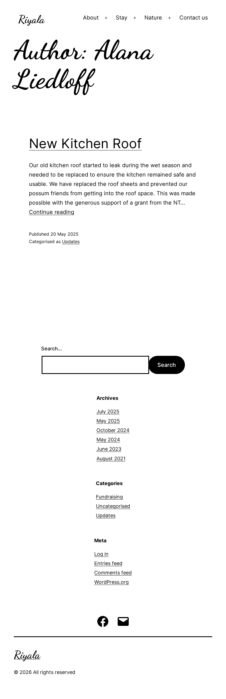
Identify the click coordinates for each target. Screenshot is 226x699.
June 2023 (108, 449)
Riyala (31, 19)
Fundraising (109, 497)
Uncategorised (113, 506)
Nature (153, 17)
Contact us (193, 17)
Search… (51, 348)
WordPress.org (111, 582)
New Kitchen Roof (85, 143)
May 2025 (108, 421)
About (91, 17)
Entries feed (108, 563)
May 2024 (108, 439)
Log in (101, 554)
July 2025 (107, 411)
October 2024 (113, 430)
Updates (71, 241)
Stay (121, 17)
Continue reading (51, 212)
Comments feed (113, 573)
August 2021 (110, 458)
